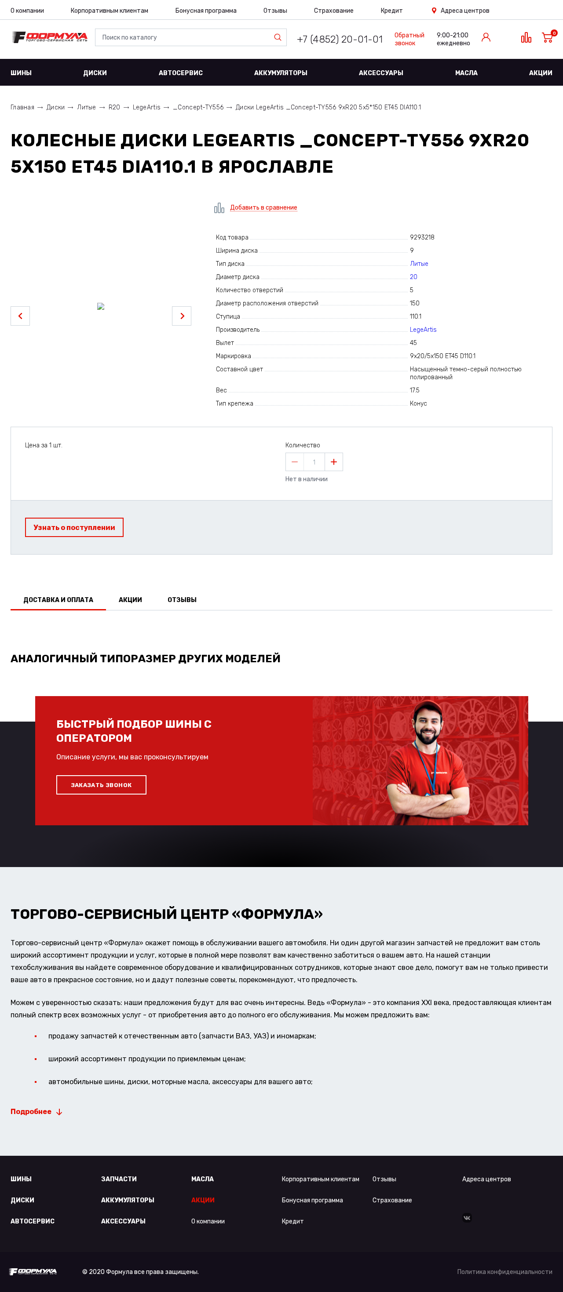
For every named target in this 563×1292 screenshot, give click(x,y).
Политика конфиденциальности (504, 1272)
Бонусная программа (206, 11)
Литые (86, 107)
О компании (27, 11)
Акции (540, 73)
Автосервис (181, 73)
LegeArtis (147, 107)
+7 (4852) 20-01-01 (340, 39)
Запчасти (119, 1179)
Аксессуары (381, 73)
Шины (21, 73)
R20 (115, 107)
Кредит (392, 11)
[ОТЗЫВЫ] (281, 633)
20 (413, 277)
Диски (95, 73)
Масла (466, 73)
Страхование (334, 11)
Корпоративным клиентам (109, 11)
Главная (22, 107)
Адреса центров (465, 11)
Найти (279, 37)
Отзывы (275, 11)
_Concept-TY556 (198, 107)
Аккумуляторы (280, 73)
